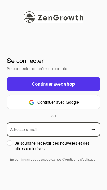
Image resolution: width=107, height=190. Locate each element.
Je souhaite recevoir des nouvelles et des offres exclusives (52, 145)
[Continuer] (93, 129)
